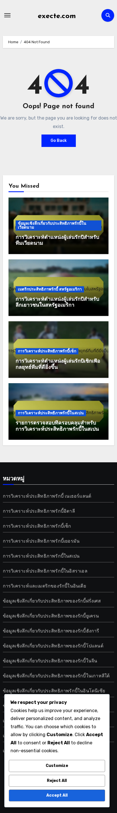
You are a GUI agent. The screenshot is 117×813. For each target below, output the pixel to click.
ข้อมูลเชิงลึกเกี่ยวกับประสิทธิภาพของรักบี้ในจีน (50, 661)
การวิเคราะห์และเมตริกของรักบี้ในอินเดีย (44, 586)
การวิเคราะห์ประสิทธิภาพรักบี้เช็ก (47, 351)
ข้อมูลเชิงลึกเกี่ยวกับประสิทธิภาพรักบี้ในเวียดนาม (52, 225)
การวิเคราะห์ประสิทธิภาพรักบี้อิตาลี (39, 511)
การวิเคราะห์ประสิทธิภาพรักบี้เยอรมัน (41, 541)
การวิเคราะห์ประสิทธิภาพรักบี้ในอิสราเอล (45, 571)
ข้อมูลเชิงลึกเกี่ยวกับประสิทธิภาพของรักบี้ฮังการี (51, 631)
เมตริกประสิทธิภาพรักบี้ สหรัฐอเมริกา (50, 289)
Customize (57, 765)
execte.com (57, 16)
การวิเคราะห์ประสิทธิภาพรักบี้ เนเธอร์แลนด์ (47, 496)
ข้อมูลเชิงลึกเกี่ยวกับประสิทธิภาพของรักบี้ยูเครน (51, 616)
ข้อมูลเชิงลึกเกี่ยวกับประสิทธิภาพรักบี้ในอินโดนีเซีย (54, 690)
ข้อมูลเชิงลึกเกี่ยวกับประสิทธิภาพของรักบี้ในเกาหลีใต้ (56, 675)
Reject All (57, 780)
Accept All (57, 795)
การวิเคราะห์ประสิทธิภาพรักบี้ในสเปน (51, 413)
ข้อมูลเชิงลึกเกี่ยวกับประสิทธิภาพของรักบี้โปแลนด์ (53, 646)
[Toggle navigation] (7, 15)
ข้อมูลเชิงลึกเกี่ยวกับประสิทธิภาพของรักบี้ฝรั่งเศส (52, 601)
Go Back (59, 140)
